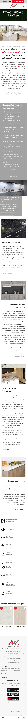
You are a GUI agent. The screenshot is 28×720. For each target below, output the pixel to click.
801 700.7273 (14, 660)
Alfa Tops (17, 66)
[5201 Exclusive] (20, 615)
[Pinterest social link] (15, 93)
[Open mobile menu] (2, 6)
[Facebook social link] (7, 93)
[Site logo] (13, 6)
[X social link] (11, 93)
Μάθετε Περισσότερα (13, 703)
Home (5, 19)
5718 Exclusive (6, 626)
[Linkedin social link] (19, 93)
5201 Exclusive (21, 626)
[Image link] (13, 643)
